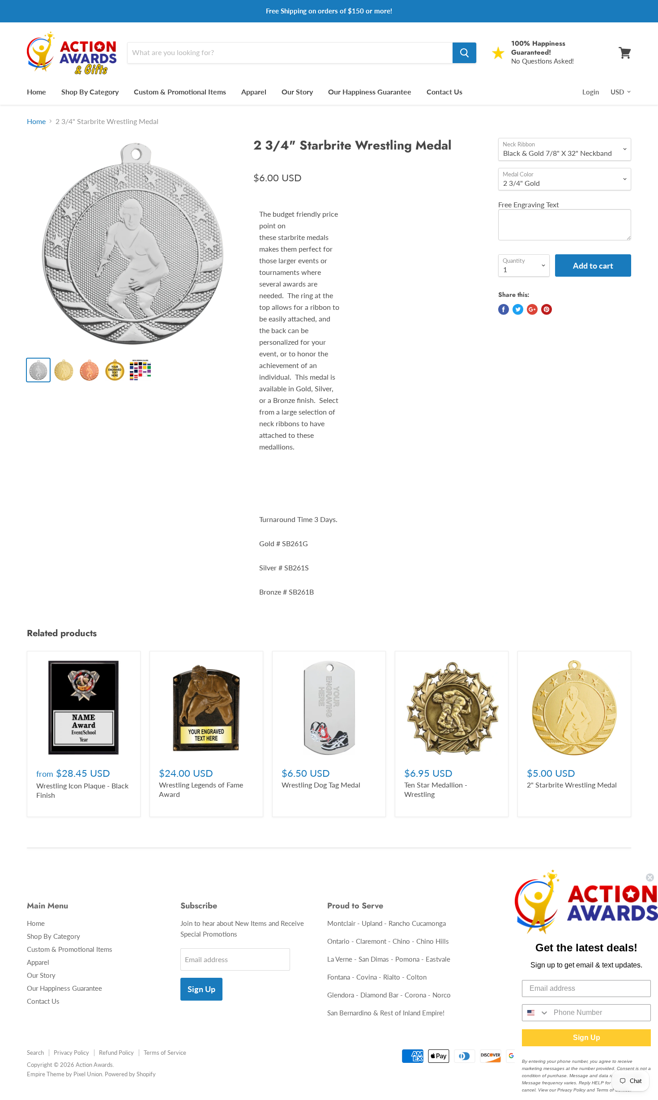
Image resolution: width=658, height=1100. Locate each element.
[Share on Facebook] (503, 309)
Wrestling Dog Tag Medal (321, 784)
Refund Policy (116, 1052)
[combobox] (535, 1013)
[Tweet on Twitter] (518, 309)
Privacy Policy (71, 1052)
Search (35, 1052)
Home (36, 91)
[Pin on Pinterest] (546, 309)
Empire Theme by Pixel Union (64, 1074)
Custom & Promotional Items (180, 91)
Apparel (253, 91)
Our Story (297, 91)
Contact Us (444, 91)
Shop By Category (90, 91)
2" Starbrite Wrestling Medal (572, 784)
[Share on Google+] (532, 309)
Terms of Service (165, 1052)
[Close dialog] (649, 877)
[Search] (464, 53)
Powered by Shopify (130, 1074)
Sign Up (201, 989)
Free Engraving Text (528, 204)
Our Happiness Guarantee (369, 91)
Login (590, 92)
